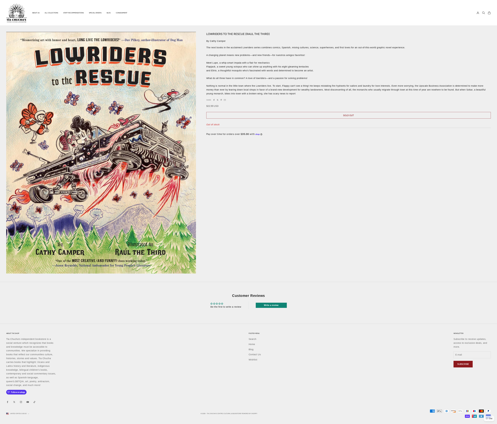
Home (252, 344)
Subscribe (463, 364)
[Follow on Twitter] (14, 402)
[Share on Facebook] (214, 100)
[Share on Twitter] (218, 100)
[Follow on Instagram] (21, 402)
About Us (35, 13)
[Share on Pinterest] (221, 100)
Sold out (348, 115)
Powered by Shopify (249, 413)
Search (252, 339)
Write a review (271, 305)
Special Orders (95, 13)
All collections (51, 13)
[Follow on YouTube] (27, 402)
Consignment (121, 13)
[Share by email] (225, 100)
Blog (109, 13)
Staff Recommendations (73, 13)
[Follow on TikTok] (34, 402)
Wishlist (253, 359)
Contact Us (255, 354)
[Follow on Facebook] (7, 402)
